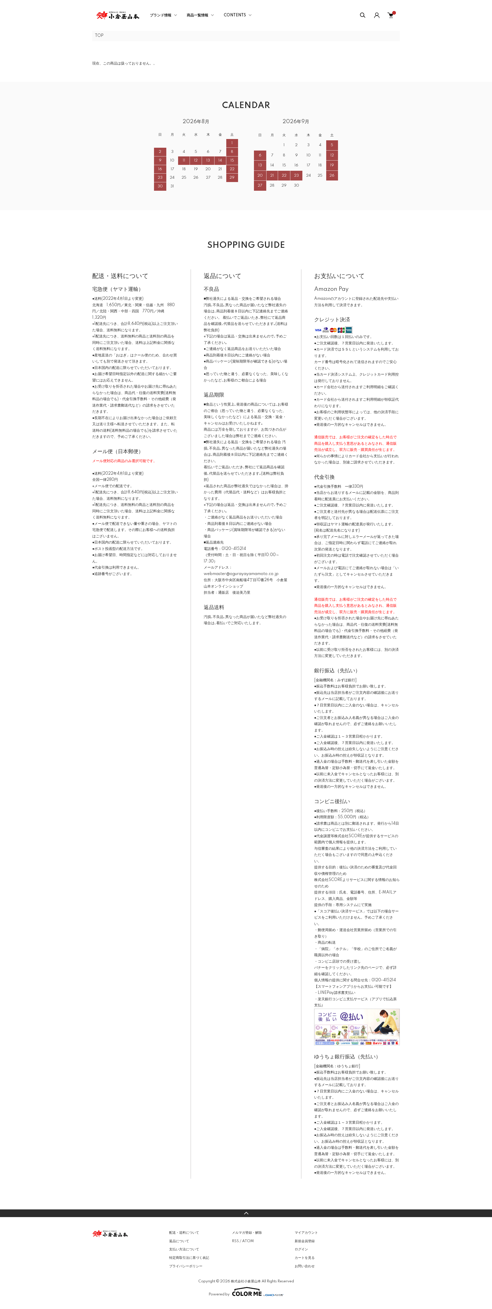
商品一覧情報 (197, 15)
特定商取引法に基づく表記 (189, 1258)
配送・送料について (184, 1232)
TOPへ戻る (246, 1213)
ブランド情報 (160, 15)
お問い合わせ (305, 1266)
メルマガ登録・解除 (247, 1232)
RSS (235, 1241)
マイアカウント (306, 1232)
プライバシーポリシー (185, 1266)
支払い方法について (184, 1249)
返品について (179, 1241)
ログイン (301, 1249)
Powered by (219, 1294)
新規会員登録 (305, 1241)
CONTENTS (235, 15)
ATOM (248, 1241)
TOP (99, 36)
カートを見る (305, 1258)
